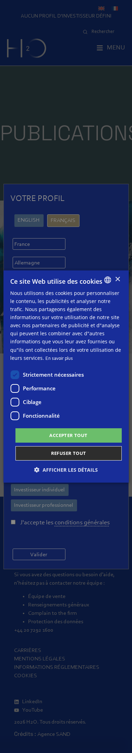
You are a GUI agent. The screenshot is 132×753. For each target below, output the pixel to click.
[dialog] (65, 376)
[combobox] (107, 279)
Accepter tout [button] (68, 435)
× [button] (117, 279)
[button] (66, 470)
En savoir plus (59, 358)
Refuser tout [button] (68, 453)
